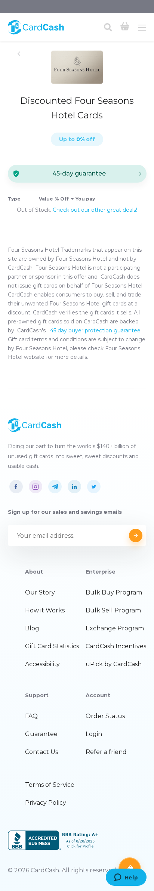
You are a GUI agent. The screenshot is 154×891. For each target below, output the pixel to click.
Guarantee (41, 734)
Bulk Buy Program (114, 592)
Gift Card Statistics (52, 646)
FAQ (31, 716)
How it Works (45, 610)
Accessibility (42, 664)
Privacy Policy (45, 802)
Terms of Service (49, 784)
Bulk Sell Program (113, 610)
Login (94, 734)
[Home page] (36, 33)
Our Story (40, 592)
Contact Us (41, 751)
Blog (32, 628)
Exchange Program (115, 628)
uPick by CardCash (114, 664)
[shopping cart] (125, 27)
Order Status (105, 716)
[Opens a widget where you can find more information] (126, 878)
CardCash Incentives (116, 646)
